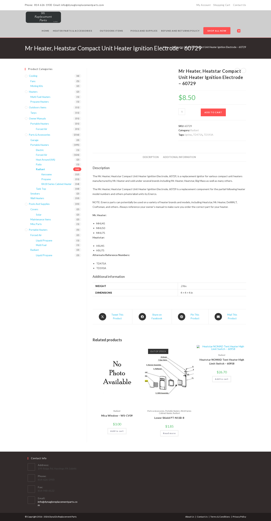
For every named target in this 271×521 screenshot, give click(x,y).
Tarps (33, 112)
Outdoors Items (37, 107)
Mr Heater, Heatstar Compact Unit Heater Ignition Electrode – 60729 (209, 47)
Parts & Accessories (155, 411)
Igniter (188, 134)
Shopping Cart (221, 5)
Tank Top (41, 188)
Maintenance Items (40, 219)
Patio (39, 164)
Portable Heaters (172, 411)
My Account (204, 5)
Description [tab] (151, 157)
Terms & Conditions (220, 516)
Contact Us (239, 5)
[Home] (158, 47)
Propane (46, 179)
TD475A (198, 134)
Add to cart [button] (117, 431)
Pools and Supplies (39, 203)
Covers (34, 209)
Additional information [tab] (179, 157)
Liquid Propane (44, 240)
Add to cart (213, 112)
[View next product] (243, 70)
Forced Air (41, 129)
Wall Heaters (37, 198)
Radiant (194, 130)
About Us (189, 516)
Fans (32, 81)
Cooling (33, 75)
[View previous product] (237, 70)
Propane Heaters (39, 101)
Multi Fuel (41, 245)
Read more (169, 433)
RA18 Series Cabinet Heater (56, 184)
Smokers (35, 193)
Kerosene (46, 174)
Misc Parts (36, 224)
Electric (40, 150)
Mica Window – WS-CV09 (117, 415)
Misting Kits (36, 86)
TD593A (208, 134)
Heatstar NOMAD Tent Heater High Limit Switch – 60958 (221, 361)
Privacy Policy (239, 516)
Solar (38, 214)
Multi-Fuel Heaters (40, 96)
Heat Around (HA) (45, 159)
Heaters (33, 91)
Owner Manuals (37, 118)
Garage (34, 140)
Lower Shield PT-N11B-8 (169, 417)
